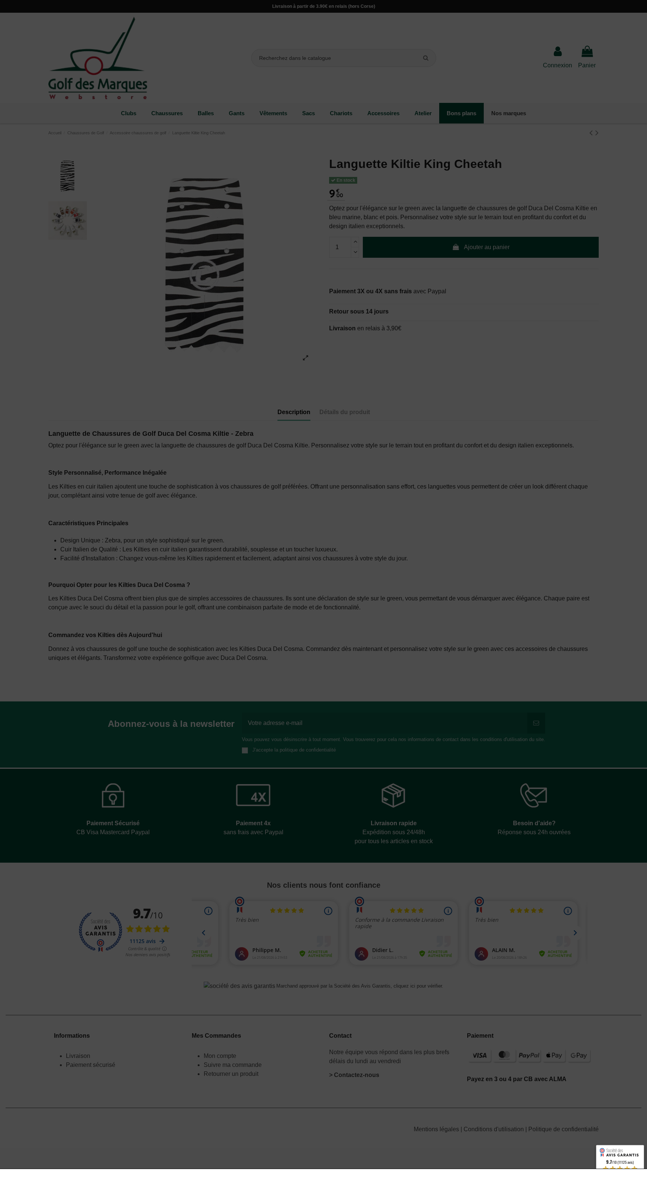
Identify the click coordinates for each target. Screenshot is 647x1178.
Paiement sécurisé (90, 1065)
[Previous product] (592, 133)
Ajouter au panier (487, 247)
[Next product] (597, 133)
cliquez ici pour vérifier (418, 986)
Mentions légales (437, 1129)
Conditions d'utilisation (494, 1129)
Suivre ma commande (233, 1065)
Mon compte (220, 1056)
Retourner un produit (231, 1074)
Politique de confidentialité (563, 1129)
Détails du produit (344, 412)
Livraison (79, 1056)
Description (293, 412)
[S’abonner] (536, 723)
